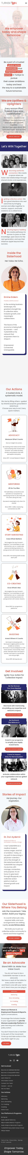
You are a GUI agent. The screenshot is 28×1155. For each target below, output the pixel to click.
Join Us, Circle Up (14, 136)
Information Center (7, 1081)
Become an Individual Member (10, 1070)
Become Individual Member (14, 714)
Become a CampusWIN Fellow (10, 1073)
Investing (4, 1107)
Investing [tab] (14, 1004)
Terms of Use (4, 1140)
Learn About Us (5, 1078)
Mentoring (4, 1099)
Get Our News (5, 1089)
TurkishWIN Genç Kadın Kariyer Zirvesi (12, 1128)
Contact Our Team (7, 1083)
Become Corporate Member (14, 749)
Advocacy (4, 1096)
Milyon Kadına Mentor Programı (10, 1122)
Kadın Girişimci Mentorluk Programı (12, 1125)
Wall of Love (4, 1110)
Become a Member (14, 938)
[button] (26, 3)
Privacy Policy (13, 1140)
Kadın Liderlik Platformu (8, 1120)
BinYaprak (4, 1117)
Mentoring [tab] (14, 995)
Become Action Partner (14, 783)
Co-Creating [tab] (14, 1001)
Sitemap (20, 1140)
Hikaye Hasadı (5, 1131)
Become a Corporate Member (10, 1075)
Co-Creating (5, 1104)
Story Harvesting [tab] (14, 998)
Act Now (6, 1043)
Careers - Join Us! (6, 1086)
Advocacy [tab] (14, 991)
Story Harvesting (6, 1102)
